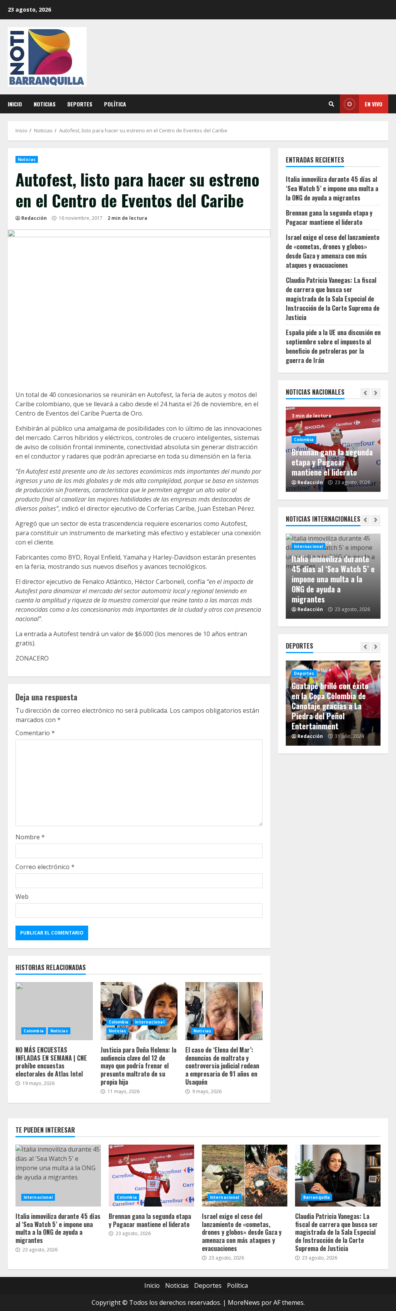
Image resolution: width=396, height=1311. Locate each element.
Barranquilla (316, 1197)
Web (22, 896)
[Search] (331, 104)
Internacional (149, 1022)
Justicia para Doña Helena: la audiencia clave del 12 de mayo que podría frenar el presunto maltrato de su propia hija (139, 1011)
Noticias (45, 104)
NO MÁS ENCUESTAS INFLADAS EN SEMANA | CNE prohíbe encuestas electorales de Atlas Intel (54, 1011)
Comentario (35, 733)
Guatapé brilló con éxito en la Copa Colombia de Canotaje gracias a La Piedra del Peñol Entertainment (330, 706)
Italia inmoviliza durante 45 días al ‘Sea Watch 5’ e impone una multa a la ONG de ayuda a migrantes (332, 188)
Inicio (15, 104)
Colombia (34, 1031)
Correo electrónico (45, 867)
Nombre (30, 837)
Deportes (79, 104)
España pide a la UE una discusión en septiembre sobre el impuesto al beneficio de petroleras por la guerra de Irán (333, 346)
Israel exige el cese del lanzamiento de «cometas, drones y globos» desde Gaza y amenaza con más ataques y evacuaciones (332, 251)
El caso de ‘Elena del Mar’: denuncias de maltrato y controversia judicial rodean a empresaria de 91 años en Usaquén (224, 1011)
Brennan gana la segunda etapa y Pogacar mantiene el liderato (329, 217)
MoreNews (244, 1302)
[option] (333, 449)
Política (115, 104)
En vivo (373, 104)
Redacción (34, 218)
